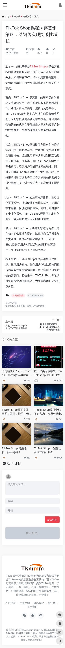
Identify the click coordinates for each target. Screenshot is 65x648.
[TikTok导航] (32, 5)
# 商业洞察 (18, 295)
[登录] (60, 5)
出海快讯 (16, 16)
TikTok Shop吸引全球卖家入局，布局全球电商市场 (47, 412)
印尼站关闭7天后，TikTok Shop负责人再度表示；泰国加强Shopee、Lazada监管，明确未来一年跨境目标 (16, 373)
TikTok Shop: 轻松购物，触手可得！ (14, 450)
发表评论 (52, 519)
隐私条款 (39, 602)
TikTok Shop (38, 66)
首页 (7, 16)
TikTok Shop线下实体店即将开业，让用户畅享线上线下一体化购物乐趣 (15, 412)
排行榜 (51, 602)
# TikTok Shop (35, 295)
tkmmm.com (27, 630)
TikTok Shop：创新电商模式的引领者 (47, 450)
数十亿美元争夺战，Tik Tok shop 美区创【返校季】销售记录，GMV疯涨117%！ (48, 373)
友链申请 (11, 602)
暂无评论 (14, 463)
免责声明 (25, 602)
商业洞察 (27, 16)
